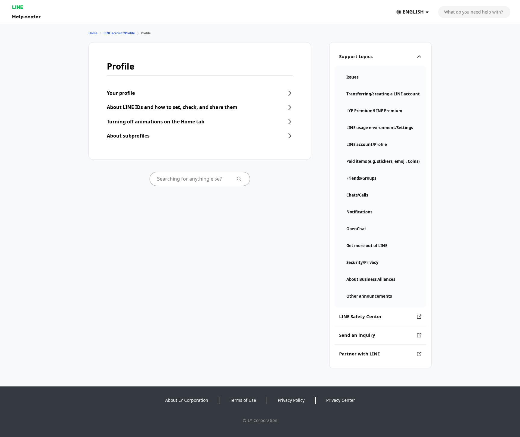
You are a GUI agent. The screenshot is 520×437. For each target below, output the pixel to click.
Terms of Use (243, 400)
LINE (17, 7)
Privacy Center (340, 400)
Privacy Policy (291, 400)
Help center (26, 16)
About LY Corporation (186, 400)
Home (93, 33)
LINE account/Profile (119, 33)
